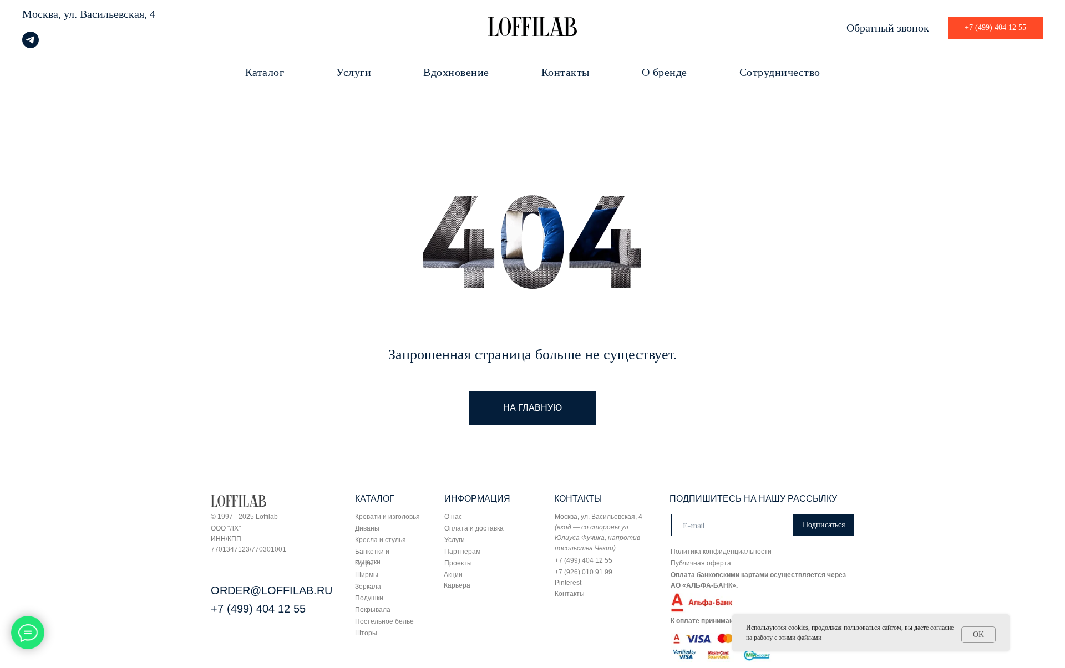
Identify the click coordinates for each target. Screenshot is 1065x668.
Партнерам (462, 551)
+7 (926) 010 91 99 (583, 572)
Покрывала (372, 610)
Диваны (367, 528)
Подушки (369, 598)
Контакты (565, 72)
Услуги (353, 72)
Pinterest (568, 583)
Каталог (265, 72)
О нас (453, 517)
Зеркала (368, 586)
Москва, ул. (49, 14)
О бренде (664, 72)
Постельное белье (384, 621)
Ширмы (366, 575)
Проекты (458, 563)
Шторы (366, 633)
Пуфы (364, 563)
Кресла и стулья (380, 540)
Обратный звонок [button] (887, 28)
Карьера (457, 585)
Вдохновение (456, 72)
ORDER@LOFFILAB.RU (271, 590)
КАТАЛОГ (374, 498)
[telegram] (30, 45)
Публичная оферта (701, 563)
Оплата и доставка (474, 528)
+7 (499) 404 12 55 (258, 609)
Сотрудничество (779, 72)
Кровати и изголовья (387, 517)
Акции (453, 575)
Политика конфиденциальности (721, 551)
